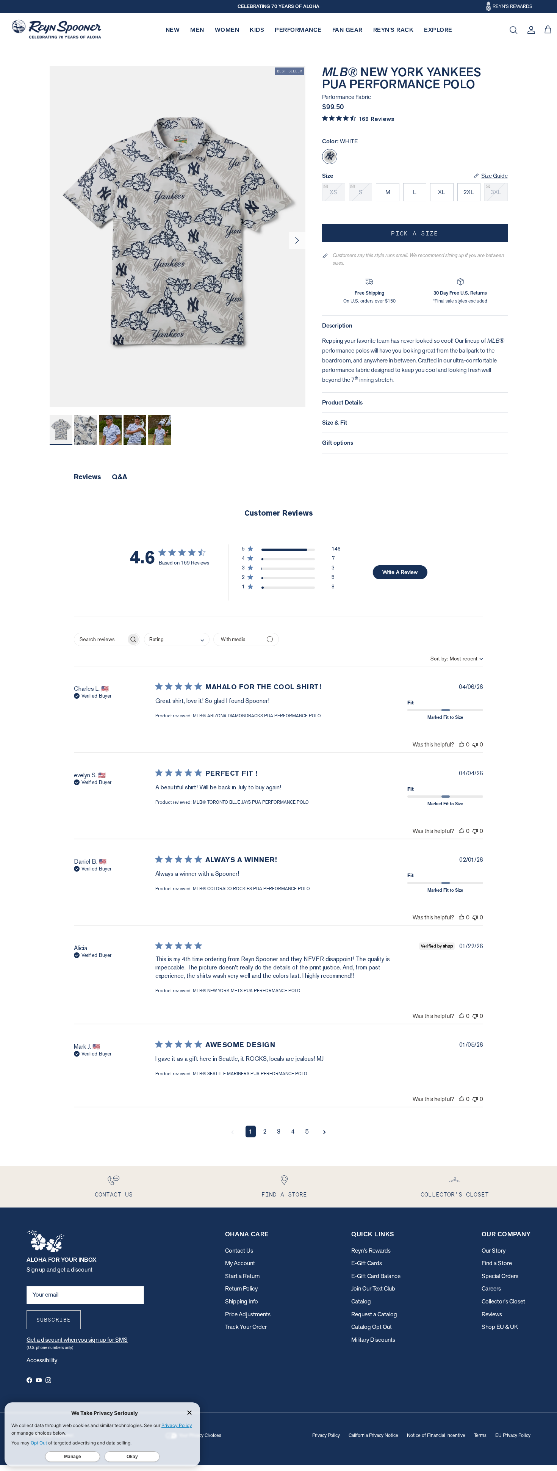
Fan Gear (347, 30)
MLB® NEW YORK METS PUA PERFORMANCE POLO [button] (246, 991)
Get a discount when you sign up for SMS (77, 1340)
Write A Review (400, 572)
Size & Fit (334, 423)
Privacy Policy (326, 1435)
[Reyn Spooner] (56, 30)
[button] (291, 550)
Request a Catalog (374, 1314)
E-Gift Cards (366, 1263)
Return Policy (241, 1288)
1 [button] (250, 1131)
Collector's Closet (503, 1301)
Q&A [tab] (119, 476)
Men (197, 30)
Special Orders (500, 1276)
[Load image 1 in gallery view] (177, 236)
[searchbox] (100, 639)
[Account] (530, 30)
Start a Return (242, 1276)
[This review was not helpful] (475, 744)
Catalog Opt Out (371, 1327)
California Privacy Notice (373, 1435)
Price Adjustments (248, 1314)
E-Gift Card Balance (376, 1276)
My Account (240, 1263)
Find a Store (497, 1263)
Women (227, 30)
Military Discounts (373, 1340)
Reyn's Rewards (371, 1251)
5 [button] (306, 1131)
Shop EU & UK (500, 1327)
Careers (491, 1288)
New (173, 30)
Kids (257, 30)
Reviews (492, 1314)
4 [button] (292, 1131)
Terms (480, 1435)
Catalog (361, 1301)
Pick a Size (414, 233)
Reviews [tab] (87, 476)
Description (337, 325)
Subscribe (53, 1319)
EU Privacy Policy (512, 1435)
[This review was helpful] (461, 744)
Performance (298, 30)
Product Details (342, 402)
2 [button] (264, 1131)
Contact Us (239, 1251)
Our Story (493, 1251)
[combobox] (450, 658)
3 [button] (278, 1131)
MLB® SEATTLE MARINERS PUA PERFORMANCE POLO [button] (250, 1074)
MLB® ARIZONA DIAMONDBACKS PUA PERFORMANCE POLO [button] (257, 716)
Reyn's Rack (393, 30)
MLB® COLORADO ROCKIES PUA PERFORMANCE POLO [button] (251, 889)
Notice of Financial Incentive (436, 1435)
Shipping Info (241, 1301)
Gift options (337, 443)
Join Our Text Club (373, 1288)
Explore (438, 30)
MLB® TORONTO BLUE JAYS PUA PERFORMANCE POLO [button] (251, 802)
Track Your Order (246, 1327)
